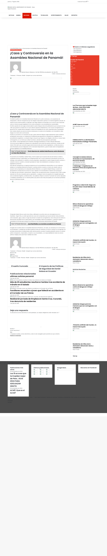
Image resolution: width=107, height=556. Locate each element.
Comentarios (76, 92)
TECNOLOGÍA (44, 15)
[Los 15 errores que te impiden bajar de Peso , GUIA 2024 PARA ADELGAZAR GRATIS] (81, 94)
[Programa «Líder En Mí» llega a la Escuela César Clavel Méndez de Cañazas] (81, 173)
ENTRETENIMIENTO (56, 15)
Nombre (12, 328)
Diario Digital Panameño (40, 397)
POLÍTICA (35, 15)
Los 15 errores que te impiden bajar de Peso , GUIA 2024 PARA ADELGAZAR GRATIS (85, 107)
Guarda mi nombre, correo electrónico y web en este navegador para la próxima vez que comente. (35, 333)
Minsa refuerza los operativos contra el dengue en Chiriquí (83, 205)
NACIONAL (26, 15)
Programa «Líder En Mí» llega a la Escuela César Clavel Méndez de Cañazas (84, 187)
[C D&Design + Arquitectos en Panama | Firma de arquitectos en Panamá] (79, 164)
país (16, 50)
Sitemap (10, 402)
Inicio (11, 48)
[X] (0, 413)
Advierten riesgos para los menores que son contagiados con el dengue (85, 223)
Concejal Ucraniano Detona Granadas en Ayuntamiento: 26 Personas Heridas (83, 159)
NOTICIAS (11, 15)
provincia (19, 50)
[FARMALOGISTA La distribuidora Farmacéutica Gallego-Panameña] (81, 128)
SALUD (66, 15)
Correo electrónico (15, 330)
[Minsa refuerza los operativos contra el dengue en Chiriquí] (81, 192)
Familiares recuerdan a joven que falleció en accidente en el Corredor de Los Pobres (37, 291)
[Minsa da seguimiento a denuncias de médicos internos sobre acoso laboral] (48, 374)
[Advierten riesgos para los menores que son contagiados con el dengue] (81, 209)
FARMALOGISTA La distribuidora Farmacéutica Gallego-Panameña (85, 141)
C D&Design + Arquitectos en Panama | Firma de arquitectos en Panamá (84, 168)
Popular (74, 88)
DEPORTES (74, 15)
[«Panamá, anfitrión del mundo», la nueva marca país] (81, 228)
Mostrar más (13, 252)
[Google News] (14, 256)
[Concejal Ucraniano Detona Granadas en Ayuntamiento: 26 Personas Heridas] (81, 145)
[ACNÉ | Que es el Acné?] (81, 113)
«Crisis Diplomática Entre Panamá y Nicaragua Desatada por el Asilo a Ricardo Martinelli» (38, 141)
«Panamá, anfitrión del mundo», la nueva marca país (84, 241)
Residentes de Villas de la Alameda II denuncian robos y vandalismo (83, 259)
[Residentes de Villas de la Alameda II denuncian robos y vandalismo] (81, 246)
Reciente (75, 90)
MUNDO (18, 15)
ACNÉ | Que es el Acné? (80, 124)
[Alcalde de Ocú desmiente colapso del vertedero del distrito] (42, 374)
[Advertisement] (53, 31)
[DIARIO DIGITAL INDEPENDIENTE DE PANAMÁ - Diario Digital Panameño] (22, 8)
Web (11, 332)
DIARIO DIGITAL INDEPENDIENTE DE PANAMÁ (19, 399)
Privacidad (10, 400)
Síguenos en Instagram (17, 362)
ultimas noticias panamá (22, 276)
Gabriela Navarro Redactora (28, 72)
